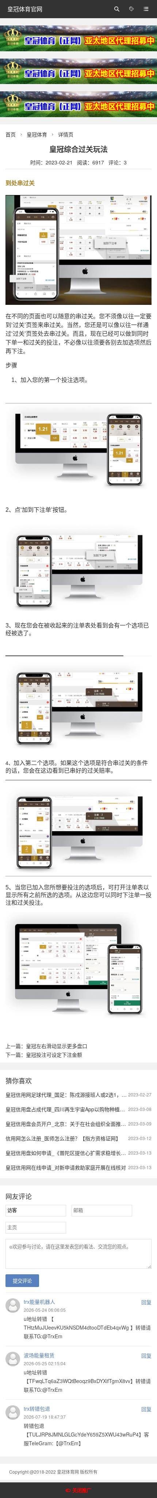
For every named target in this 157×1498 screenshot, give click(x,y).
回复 (146, 1302)
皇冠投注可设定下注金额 (54, 1054)
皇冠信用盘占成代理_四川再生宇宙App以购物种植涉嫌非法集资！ (80, 1109)
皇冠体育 (37, 134)
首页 (10, 134)
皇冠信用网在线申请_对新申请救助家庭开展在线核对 (65, 1167)
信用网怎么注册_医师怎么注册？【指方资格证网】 (63, 1138)
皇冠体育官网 (24, 9)
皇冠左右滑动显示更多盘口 (56, 1045)
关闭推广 (81, 1490)
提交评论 (22, 1281)
